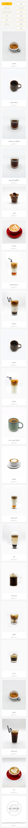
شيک (7, 16)
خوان (21, 28)
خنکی (21, 12)
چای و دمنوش (7, 8)
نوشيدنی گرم (21, 8)
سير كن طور (7, 24)
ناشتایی (21, 24)
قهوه (7, 4)
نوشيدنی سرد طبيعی (7, 12)
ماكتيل (21, 16)
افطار (21, 4)
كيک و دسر (21, 20)
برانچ (7, 20)
